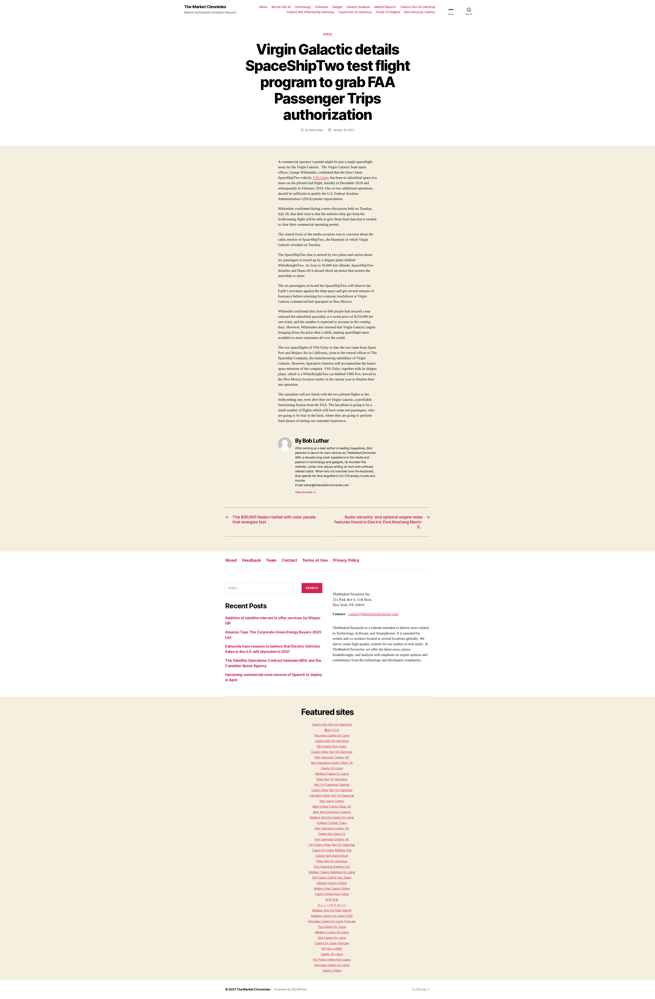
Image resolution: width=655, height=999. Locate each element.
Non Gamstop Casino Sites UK (332, 763)
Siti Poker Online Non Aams (332, 959)
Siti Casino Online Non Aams (331, 877)
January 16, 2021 (343, 130)
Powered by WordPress (290, 989)
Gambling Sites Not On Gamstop (331, 795)
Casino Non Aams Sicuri (331, 856)
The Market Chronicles (205, 7)
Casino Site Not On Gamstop (332, 724)
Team (271, 560)
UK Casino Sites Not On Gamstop (332, 845)
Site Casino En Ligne (332, 938)
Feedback (251, 560)
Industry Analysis (358, 7)
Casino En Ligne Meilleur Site (332, 850)
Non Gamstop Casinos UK (332, 866)
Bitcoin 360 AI (281, 7)
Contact (289, 560)
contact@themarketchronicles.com (373, 614)
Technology (303, 7)
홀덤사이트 (331, 730)
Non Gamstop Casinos (419, 12)
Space (327, 34)
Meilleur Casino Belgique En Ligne (332, 872)
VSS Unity (321, 177)
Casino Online (331, 970)
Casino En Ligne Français (332, 943)
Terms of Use (315, 560)
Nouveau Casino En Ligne (332, 735)
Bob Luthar (316, 130)
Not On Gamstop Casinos (331, 784)
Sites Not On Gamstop (331, 779)
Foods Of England (388, 12)
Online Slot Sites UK (332, 834)
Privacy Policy (346, 560)
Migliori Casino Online (332, 883)
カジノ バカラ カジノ (331, 905)
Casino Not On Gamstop (355, 12)
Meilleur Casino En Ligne (332, 774)
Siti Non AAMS (331, 948)
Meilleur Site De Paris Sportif (331, 910)
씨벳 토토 (331, 899)
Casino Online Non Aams (332, 894)
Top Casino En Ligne (332, 927)
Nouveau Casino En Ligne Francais (331, 921)
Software (321, 7)
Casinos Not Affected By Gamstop (310, 12)
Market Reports (385, 7)
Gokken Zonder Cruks (332, 823)
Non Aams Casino (331, 801)
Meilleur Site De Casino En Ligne (332, 817)
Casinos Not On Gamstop (417, 7)
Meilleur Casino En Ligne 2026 (332, 916)
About (231, 560)
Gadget (337, 7)
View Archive (305, 492)
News (263, 7)
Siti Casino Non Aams (332, 746)
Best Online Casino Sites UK (331, 806)
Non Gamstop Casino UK (332, 757)
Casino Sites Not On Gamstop (331, 752)
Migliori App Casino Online (332, 888)
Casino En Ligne (332, 768)
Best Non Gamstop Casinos (332, 812)
